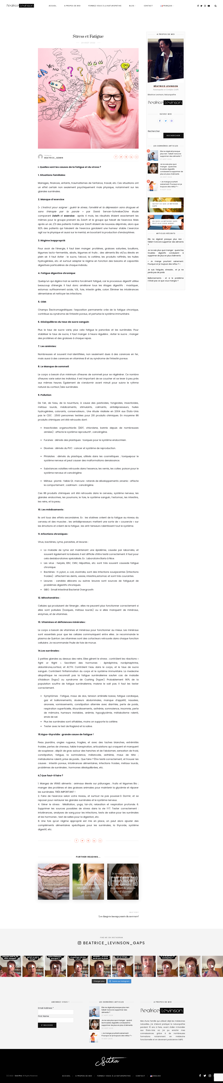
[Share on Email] (136, 157)
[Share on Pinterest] (126, 157)
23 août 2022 (88, 43)
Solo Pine (18, 1076)
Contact (148, 6)
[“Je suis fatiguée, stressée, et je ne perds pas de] (100, 966)
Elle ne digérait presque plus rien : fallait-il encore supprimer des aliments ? (171, 153)
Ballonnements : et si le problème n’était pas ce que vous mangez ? (166, 279)
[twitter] (201, 5)
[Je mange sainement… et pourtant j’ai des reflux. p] (77, 966)
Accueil (53, 6)
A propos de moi (72, 6)
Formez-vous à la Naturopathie (105, 6)
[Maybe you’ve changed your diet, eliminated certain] (10, 966)
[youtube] (209, 5)
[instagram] (205, 5)
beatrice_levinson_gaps (114, 943)
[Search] (216, 5)
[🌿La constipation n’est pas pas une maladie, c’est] (145, 966)
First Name (43, 1016)
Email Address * (46, 1008)
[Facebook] (159, 120)
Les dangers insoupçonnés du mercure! (119, 916)
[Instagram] (171, 120)
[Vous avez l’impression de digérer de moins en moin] (55, 966)
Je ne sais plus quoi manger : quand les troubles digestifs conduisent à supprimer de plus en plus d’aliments (171, 169)
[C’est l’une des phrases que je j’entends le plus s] (122, 966)
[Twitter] (165, 120)
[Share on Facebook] (116, 157)
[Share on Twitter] (121, 157)
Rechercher (154, 131)
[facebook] (198, 5)
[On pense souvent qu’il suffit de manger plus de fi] (167, 966)
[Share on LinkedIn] (131, 157)
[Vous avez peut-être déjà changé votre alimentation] (33, 966)
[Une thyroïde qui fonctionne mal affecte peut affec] (212, 966)
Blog (131, 6)
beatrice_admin (53, 158)
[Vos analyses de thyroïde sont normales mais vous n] (190, 966)
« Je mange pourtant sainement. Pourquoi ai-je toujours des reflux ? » (171, 184)
